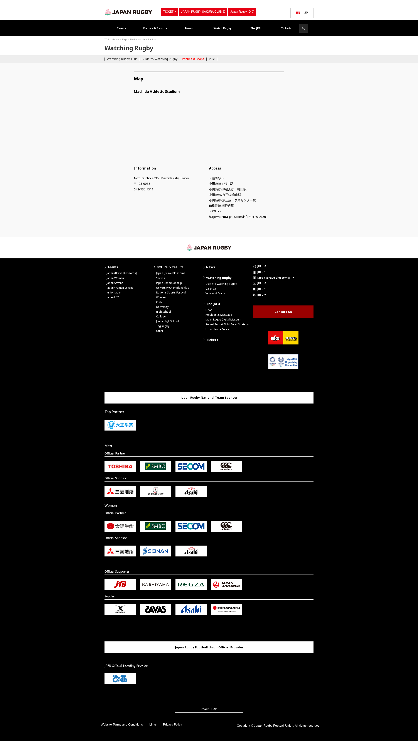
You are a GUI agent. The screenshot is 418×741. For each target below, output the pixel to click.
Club (159, 302)
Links (153, 724)
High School (163, 312)
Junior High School (167, 321)
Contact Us (283, 312)
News (189, 28)
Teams (121, 28)
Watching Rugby (219, 278)
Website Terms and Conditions (122, 724)
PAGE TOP (209, 709)
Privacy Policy (172, 724)
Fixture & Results (155, 28)
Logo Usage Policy (217, 329)
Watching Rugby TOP (122, 59)
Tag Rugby (162, 326)
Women (161, 297)
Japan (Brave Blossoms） (122, 273)
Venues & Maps (193, 59)
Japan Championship (169, 283)
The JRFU (256, 28)
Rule (212, 59)
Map (124, 39)
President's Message (219, 315)
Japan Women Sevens (120, 288)
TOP (106, 39)
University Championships (172, 288)
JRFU (260, 266)
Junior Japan (114, 292)
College (161, 316)
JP (306, 12)
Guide (115, 39)
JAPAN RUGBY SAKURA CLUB (201, 11)
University (162, 307)
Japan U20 (113, 297)
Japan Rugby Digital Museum (223, 319)
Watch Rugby (223, 28)
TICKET (168, 11)
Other (159, 331)
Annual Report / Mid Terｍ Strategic (227, 324)
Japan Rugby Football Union (128, 12)
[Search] (303, 28)
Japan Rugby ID (240, 11)
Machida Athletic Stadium (143, 39)
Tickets (286, 28)
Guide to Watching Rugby (159, 59)
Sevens (160, 278)
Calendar (211, 288)
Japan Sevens (115, 283)
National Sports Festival (171, 292)
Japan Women (115, 278)
